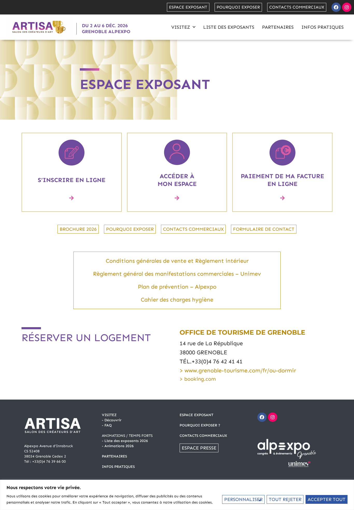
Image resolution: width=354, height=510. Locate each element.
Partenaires (278, 27)
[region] (177, 495)
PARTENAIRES (114, 456)
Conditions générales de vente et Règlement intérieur (177, 260)
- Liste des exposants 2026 (125, 441)
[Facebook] (336, 7)
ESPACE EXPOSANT (196, 415)
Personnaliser (243, 499)
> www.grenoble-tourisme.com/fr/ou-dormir (238, 370)
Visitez (180, 27)
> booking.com (198, 379)
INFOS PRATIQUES (118, 466)
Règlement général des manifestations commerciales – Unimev (177, 273)
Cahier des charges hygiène (177, 299)
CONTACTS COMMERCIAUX (203, 435)
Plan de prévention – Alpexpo (177, 286)
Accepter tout (326, 499)
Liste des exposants (228, 27)
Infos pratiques (322, 27)
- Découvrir (112, 420)
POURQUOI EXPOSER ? (200, 425)
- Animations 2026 (118, 446)
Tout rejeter (285, 499)
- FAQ (107, 425)
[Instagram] (346, 7)
